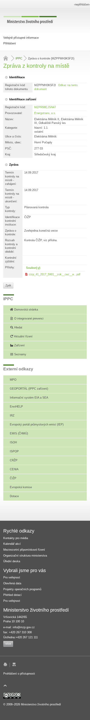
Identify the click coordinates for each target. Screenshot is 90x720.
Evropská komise (21, 487)
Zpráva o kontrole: (10, 232)
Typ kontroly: (10, 209)
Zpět (8, 285)
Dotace (14, 496)
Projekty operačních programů (22, 589)
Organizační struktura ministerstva (25, 555)
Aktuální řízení (23, 336)
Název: (9, 119)
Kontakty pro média (15, 538)
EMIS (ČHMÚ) (19, 433)
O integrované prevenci (28, 318)
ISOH (13, 442)
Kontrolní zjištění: (10, 259)
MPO (13, 379)
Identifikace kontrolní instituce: (12, 220)
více (8, 643)
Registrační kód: (15, 107)
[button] (15, 77)
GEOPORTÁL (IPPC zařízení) (29, 388)
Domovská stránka (25, 309)
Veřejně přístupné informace (21, 37)
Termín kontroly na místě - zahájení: (12, 178)
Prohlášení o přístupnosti (19, 673)
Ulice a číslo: (13, 136)
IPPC (19, 58)
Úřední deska (11, 561)
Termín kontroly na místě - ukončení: (12, 195)
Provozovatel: (13, 113)
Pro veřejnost (11, 577)
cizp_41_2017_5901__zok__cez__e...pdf (54, 274)
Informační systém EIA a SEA (29, 397)
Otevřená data (12, 583)
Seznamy (19, 354)
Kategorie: (11, 127)
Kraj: (8, 154)
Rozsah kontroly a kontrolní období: (11, 246)
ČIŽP (13, 478)
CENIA (14, 469)
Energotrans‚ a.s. (45, 113)
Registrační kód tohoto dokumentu (16, 86)
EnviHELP (16, 406)
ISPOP (14, 451)
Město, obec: (13, 142)
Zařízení (19, 345)
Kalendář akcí (12, 543)
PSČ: (8, 148)
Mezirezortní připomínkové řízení (24, 549)
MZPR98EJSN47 (45, 107)
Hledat (17, 327)
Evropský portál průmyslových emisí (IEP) (37, 424)
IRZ (12, 415)
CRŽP (13, 460)
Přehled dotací (12, 595)
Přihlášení (9, 43)
